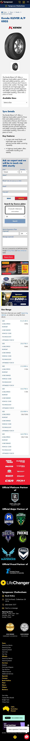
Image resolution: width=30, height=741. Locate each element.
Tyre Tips (4, 654)
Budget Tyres (5, 700)
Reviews (5, 689)
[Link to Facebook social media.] (15, 737)
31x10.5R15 (24, 321)
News (4, 685)
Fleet (3, 683)
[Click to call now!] (19, 2)
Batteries (4, 665)
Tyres (4, 643)
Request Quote (8, 257)
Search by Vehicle (7, 645)
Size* (4, 169)
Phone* (12, 181)
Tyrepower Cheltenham (16, 6)
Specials (5, 676)
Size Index (5, 695)
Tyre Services (6, 669)
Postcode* (5, 192)
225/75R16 (24, 389)
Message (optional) (8, 237)
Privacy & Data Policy (12, 733)
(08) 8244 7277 (10, 605)
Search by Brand (7, 650)
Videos (4, 687)
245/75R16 (24, 434)
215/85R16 (24, 366)
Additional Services (7, 674)
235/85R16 (24, 411)
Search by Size (6, 647)
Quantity (22, 169)
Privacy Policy (10, 250)
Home (5, 12)
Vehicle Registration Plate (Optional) (10, 230)
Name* (5, 175)
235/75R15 (24, 343)
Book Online (6, 680)
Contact (4, 678)
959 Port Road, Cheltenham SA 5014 (15, 600)
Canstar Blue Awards (8, 698)
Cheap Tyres (5, 702)
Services (5, 663)
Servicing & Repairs (7, 667)
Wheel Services (6, 671)
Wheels (4, 656)
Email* (4, 186)
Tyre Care (5, 652)
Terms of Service (21, 250)
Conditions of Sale (22, 733)
